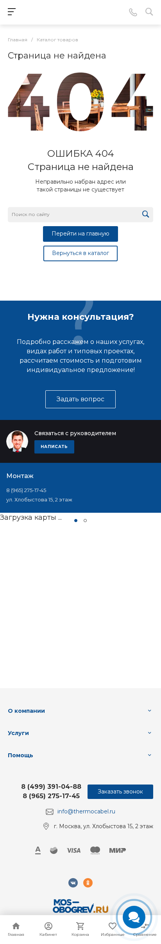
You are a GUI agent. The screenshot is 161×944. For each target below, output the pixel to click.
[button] (75, 520)
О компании (26, 710)
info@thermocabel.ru (86, 811)
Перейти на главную (80, 233)
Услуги (18, 733)
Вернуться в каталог (80, 253)
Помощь (20, 755)
